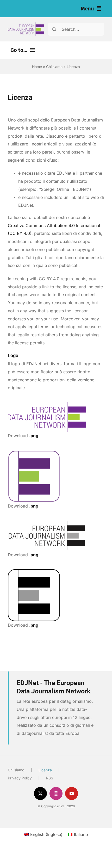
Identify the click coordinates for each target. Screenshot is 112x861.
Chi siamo (54, 66)
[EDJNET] (26, 24)
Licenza (45, 770)
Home (37, 66)
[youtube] (71, 793)
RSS (49, 778)
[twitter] (40, 793)
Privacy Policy (20, 778)
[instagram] (56, 793)
